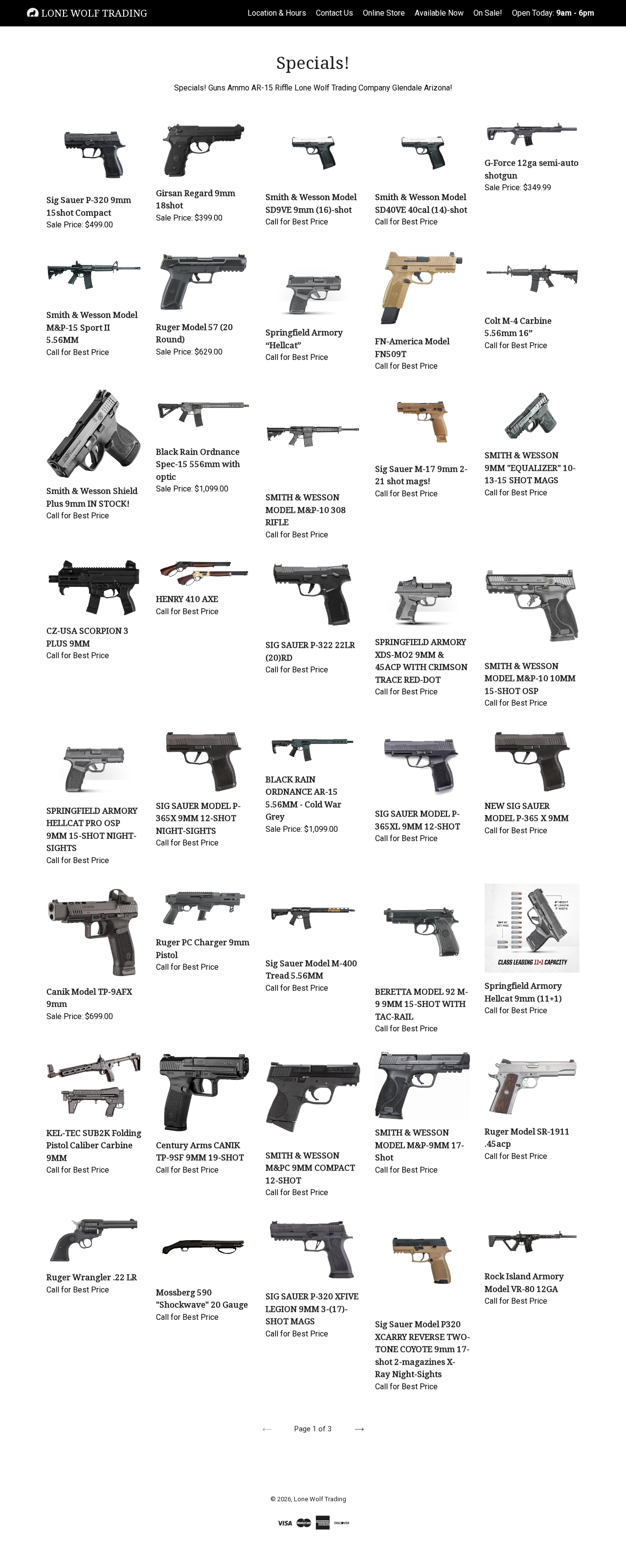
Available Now (439, 13)
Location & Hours (276, 13)
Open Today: (553, 13)
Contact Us (334, 13)
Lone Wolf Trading (93, 13)
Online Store (384, 13)
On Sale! (487, 13)
